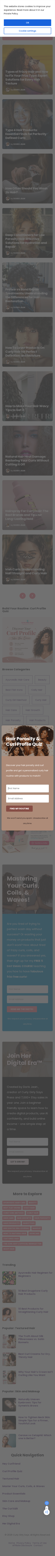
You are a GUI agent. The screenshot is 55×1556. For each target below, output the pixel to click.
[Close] (49, 730)
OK (27, 22)
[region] (27, 18)
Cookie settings (27, 30)
